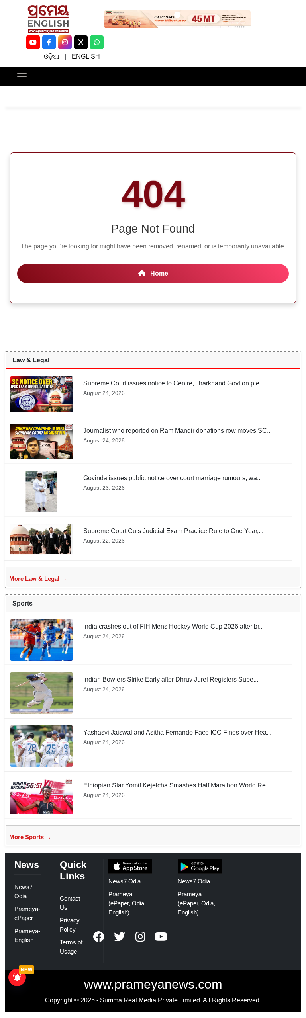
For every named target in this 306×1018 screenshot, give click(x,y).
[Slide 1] (177, 15)
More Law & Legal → (38, 578)
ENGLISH (86, 56)
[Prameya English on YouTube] (161, 937)
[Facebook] (49, 42)
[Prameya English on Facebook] (99, 937)
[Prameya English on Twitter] (119, 937)
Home (158, 273)
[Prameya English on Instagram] (140, 937)
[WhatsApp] (97, 42)
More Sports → (30, 837)
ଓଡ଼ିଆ (51, 56)
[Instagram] (65, 42)
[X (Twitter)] (81, 42)
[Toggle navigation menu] (22, 76)
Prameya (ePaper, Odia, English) (127, 903)
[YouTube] (33, 42)
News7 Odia (124, 881)
